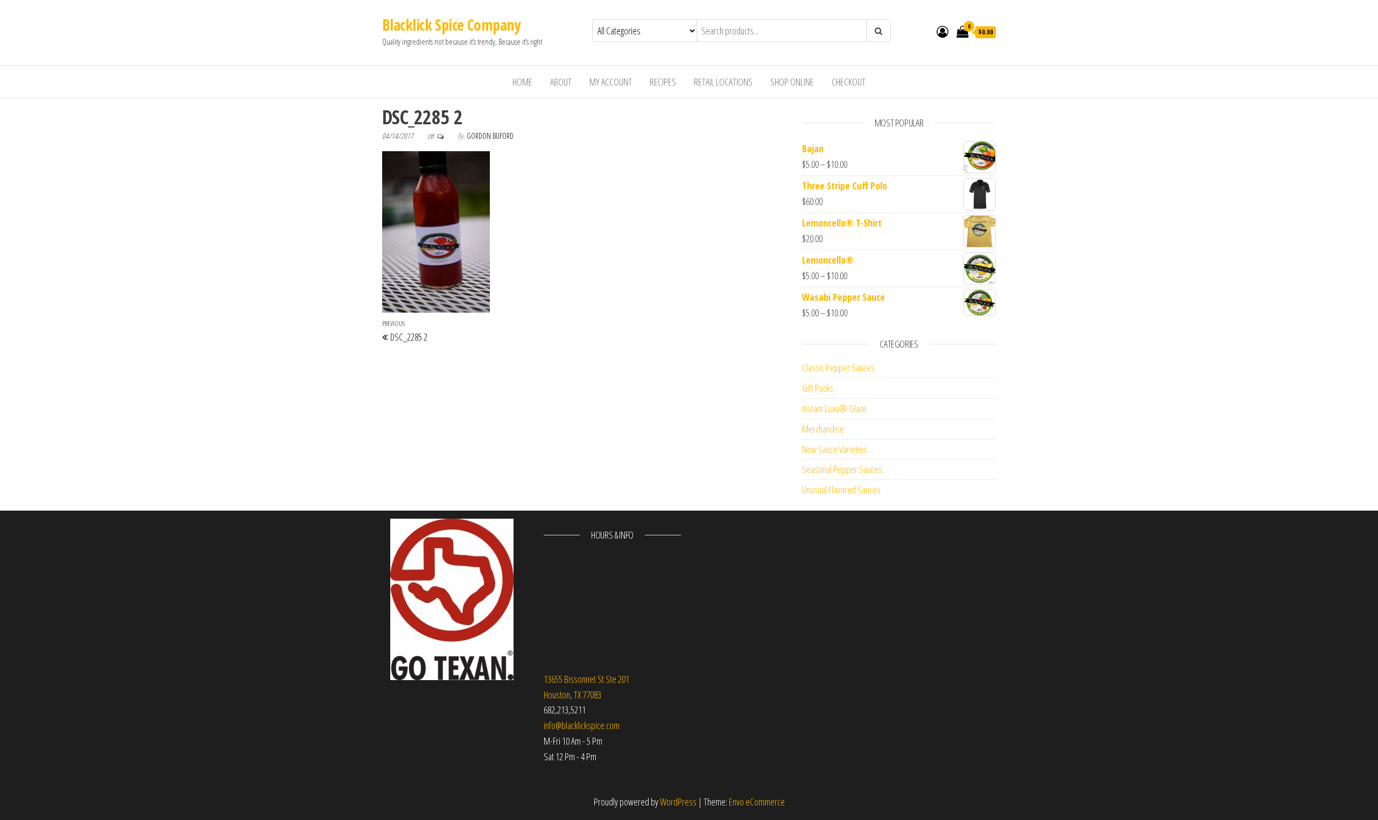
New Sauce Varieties (834, 449)
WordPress (678, 801)
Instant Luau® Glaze (834, 408)
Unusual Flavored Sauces (841, 489)
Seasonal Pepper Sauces (842, 469)
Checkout (849, 81)
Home (522, 81)
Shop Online (792, 81)
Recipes (663, 81)
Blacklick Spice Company (451, 25)
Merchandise (823, 428)
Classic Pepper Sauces (838, 367)
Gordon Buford (490, 136)
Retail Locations (723, 81)
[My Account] (942, 31)
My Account (610, 81)
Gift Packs (817, 387)
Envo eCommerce (757, 801)
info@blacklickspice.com (582, 725)
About (561, 81)
